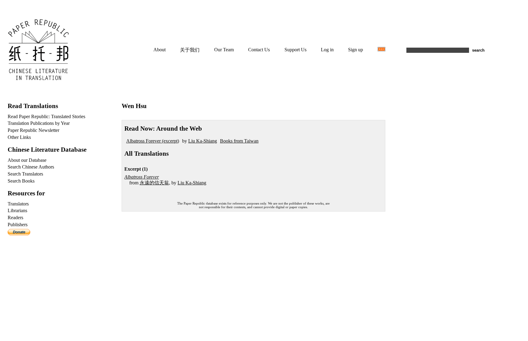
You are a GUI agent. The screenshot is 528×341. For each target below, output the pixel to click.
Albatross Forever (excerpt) (152, 140)
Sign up (355, 49)
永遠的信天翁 (154, 182)
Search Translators (25, 173)
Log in (327, 49)
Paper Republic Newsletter (33, 130)
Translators (18, 203)
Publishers (18, 224)
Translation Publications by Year (39, 123)
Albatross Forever (141, 177)
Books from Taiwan (239, 140)
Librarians (17, 210)
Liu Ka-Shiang (202, 140)
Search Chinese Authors (31, 166)
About (159, 49)
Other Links (19, 137)
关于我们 (190, 50)
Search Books (21, 180)
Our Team (224, 49)
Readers (15, 217)
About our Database (27, 160)
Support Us (295, 49)
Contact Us (259, 49)
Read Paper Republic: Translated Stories (46, 116)
